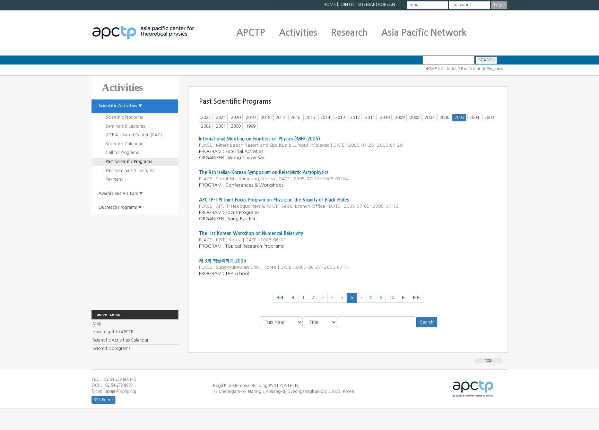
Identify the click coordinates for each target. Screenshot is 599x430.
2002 (206, 126)
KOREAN (386, 4)
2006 (444, 117)
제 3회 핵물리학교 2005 (222, 261)
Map (97, 323)
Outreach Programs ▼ (120, 207)
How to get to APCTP (113, 332)
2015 (310, 117)
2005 (459, 117)
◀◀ (280, 297)
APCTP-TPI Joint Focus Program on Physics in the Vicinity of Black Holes (274, 200)
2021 (221, 117)
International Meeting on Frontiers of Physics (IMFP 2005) (259, 139)
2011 (370, 117)
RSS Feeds (103, 400)
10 (391, 297)
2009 (400, 117)
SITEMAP (366, 4)
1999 (250, 126)
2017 (280, 117)
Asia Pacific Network (424, 32)
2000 (236, 126)
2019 (250, 117)
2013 (340, 117)
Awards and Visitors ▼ (120, 193)
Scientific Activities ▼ (120, 106)
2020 (236, 117)
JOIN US (347, 4)
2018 (265, 117)
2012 (355, 117)
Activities (298, 32)
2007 (429, 117)
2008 (414, 117)
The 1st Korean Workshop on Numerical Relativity (251, 233)
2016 (295, 117)
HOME (329, 4)
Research (349, 32)
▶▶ (416, 297)
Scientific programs (111, 348)
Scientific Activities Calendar (120, 340)
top (488, 360)
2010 (385, 117)
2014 (325, 117)
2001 (221, 126)
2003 (489, 117)
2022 (206, 117)
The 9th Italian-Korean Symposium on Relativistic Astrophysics (264, 172)
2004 (474, 117)
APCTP (250, 32)
